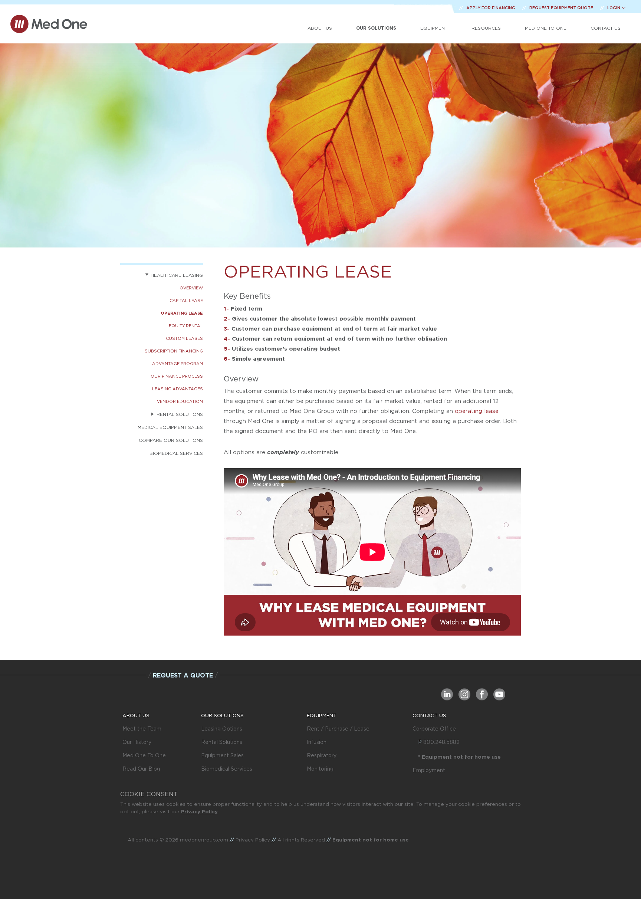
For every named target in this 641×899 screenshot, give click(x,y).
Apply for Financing (491, 7)
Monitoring (320, 769)
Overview (191, 288)
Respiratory (321, 755)
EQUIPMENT (321, 715)
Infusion (316, 742)
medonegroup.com (204, 840)
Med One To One (144, 755)
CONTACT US (429, 715)
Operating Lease (182, 313)
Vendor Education (180, 401)
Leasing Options (221, 729)
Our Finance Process (177, 376)
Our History (136, 742)
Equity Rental (186, 325)
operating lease (477, 410)
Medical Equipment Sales (170, 427)
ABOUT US (135, 715)
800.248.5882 (441, 742)
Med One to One (545, 28)
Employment (428, 770)
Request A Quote (183, 675)
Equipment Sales (222, 755)
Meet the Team (141, 729)
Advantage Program (177, 363)
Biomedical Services (176, 453)
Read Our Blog (141, 769)
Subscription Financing (174, 351)
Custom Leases (184, 338)
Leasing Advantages (177, 388)
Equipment (433, 28)
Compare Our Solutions (171, 440)
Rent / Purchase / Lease (338, 729)
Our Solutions (376, 28)
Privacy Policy (199, 811)
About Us (320, 28)
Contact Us (606, 28)
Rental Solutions (221, 742)
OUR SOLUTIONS (222, 715)
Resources (486, 28)
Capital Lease (186, 300)
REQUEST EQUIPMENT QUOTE (561, 7)
